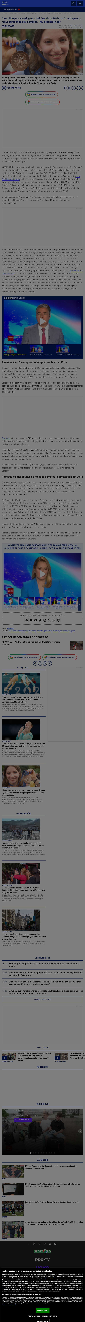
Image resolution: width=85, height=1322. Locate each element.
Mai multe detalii (50, 1278)
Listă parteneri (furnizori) (9, 1305)
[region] (42, 1295)
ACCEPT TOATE (42, 1310)
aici (3, 1287)
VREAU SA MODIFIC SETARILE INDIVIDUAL (42, 1316)
